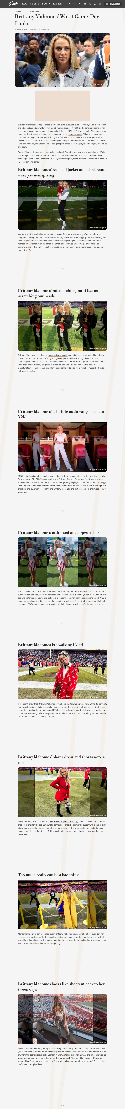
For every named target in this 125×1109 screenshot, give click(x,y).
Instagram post (75, 134)
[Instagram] (84, 4)
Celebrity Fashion (31, 11)
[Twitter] (89, 4)
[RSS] (100, 4)
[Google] (95, 4)
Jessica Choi (22, 29)
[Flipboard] (79, 4)
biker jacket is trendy (58, 355)
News (24, 4)
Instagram (63, 158)
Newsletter (114, 4)
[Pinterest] (74, 4)
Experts (34, 4)
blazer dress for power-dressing (62, 821)
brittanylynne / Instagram (97, 228)
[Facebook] (69, 4)
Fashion (57, 4)
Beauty (46, 4)
